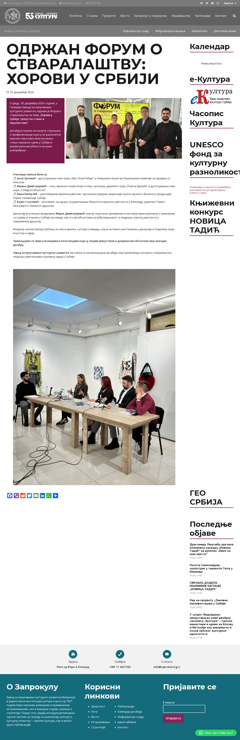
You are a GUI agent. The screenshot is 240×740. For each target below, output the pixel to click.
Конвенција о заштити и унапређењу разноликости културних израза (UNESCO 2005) (210, 189)
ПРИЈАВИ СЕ (173, 718)
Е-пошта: (170, 702)
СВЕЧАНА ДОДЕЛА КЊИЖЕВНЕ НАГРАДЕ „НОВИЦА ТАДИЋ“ (205, 586)
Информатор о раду (131, 717)
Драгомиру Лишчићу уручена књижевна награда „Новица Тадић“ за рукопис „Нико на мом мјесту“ (211, 549)
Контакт (123, 727)
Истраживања (100, 722)
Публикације (126, 706)
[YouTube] (212, 3)
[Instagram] (217, 3)
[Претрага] (234, 16)
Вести (95, 717)
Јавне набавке (127, 722)
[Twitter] (206, 3)
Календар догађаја (130, 711)
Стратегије (98, 727)
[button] (216, 733)
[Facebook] (201, 3)
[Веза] (12, 15)
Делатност (98, 706)
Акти (94, 711)
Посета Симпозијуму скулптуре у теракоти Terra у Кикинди (211, 568)
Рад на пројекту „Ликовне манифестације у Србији (209, 602)
